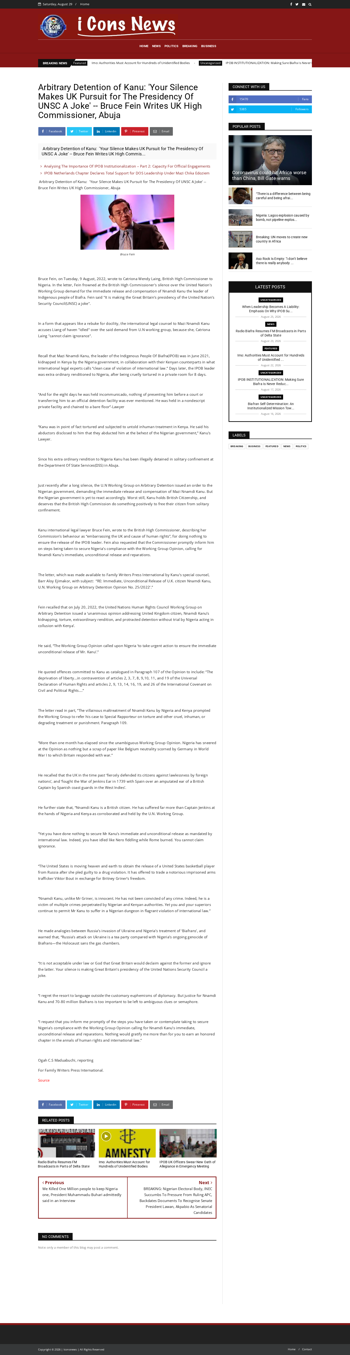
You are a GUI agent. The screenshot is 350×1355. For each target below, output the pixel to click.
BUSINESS (208, 46)
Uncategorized (164, 63)
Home (84, 4)
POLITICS (172, 46)
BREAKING (190, 46)
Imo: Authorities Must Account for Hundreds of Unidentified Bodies (93, 63)
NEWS (156, 46)
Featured (271, 348)
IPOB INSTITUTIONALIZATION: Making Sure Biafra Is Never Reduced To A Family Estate (242, 63)
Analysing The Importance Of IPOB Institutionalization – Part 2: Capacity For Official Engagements (127, 166)
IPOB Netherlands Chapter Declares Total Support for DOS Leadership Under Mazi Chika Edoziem (127, 173)
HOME (144, 46)
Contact (307, 1349)
